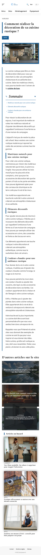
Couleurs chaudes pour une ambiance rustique (19, 111)
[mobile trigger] (3, 4)
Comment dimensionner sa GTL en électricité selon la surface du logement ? (20, 418)
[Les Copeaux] (14, 4)
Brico (6, 497)
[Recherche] (27, 4)
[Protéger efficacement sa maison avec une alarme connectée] (20, 483)
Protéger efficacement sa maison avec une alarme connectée (19, 500)
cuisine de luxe (13, 88)
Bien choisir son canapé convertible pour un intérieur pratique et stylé (20, 394)
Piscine (21, 367)
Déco (5, 38)
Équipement (20, 415)
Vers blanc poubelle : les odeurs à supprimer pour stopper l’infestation (20, 466)
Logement (20, 391)
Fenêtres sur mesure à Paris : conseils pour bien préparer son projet (19, 534)
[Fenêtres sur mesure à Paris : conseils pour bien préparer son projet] (20, 517)
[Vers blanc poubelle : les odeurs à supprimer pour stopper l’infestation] (20, 449)
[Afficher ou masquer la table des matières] (29, 96)
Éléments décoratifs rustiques (17, 107)
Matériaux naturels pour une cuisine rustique (21, 103)
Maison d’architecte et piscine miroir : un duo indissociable (20, 370)
